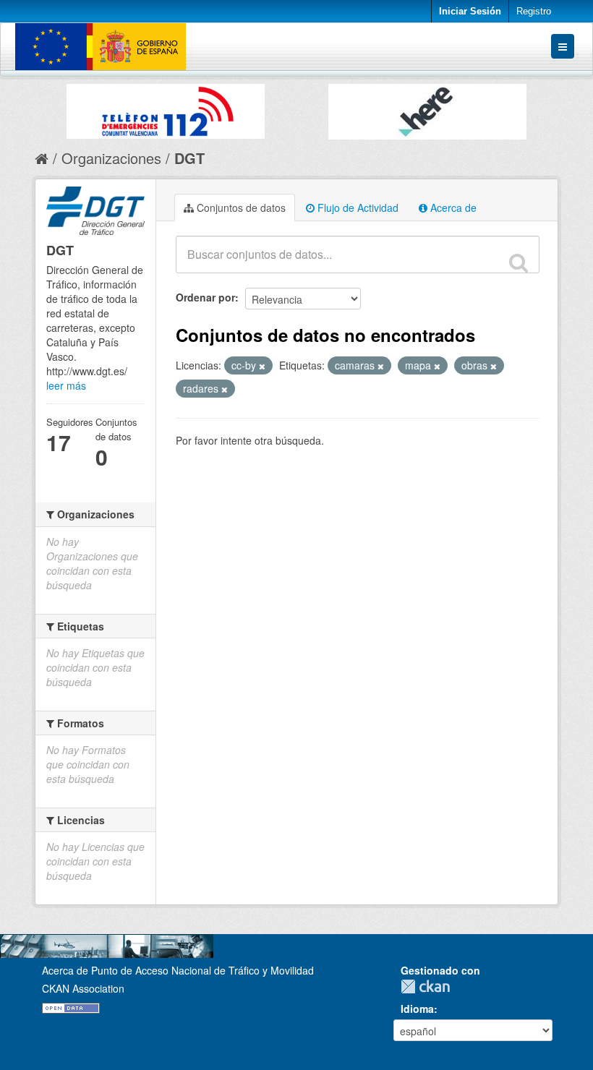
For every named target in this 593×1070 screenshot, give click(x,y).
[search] (518, 262)
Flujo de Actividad (356, 207)
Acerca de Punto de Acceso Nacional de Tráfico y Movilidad (178, 970)
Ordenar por (205, 297)
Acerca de (452, 207)
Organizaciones (111, 157)
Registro (533, 11)
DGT (189, 157)
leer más (66, 385)
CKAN (429, 986)
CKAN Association (83, 988)
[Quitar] (262, 366)
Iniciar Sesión (470, 11)
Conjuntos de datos (240, 207)
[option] (165, 108)
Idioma (417, 1008)
